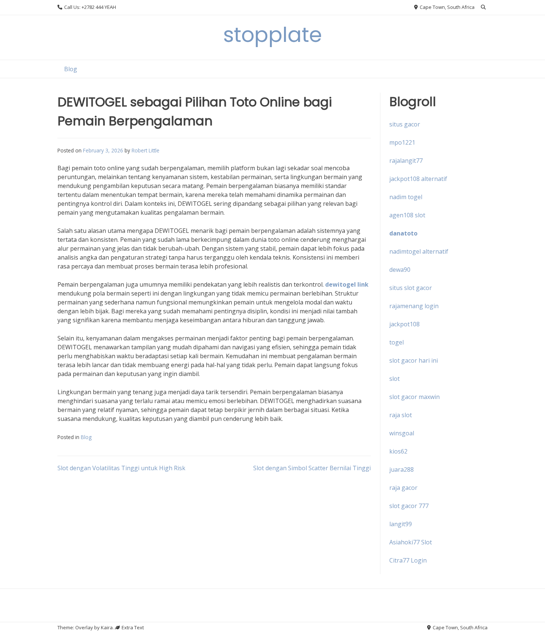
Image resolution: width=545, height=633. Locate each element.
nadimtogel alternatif (418, 251)
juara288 (401, 469)
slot (394, 379)
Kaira (107, 627)
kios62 (398, 451)
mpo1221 (402, 142)
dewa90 (399, 270)
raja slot (400, 415)
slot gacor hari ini (413, 360)
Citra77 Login (408, 560)
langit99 (400, 524)
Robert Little (145, 150)
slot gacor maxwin (414, 397)
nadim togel (405, 197)
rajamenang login (414, 306)
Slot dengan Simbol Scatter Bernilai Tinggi (312, 468)
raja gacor (403, 488)
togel (396, 342)
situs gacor (404, 124)
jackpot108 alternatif (418, 179)
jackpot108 (404, 324)
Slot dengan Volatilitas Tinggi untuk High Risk (121, 468)
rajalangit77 (406, 160)
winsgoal (401, 433)
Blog (70, 69)
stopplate (272, 34)
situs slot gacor (410, 288)
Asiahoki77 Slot (410, 542)
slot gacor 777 (409, 506)
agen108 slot (407, 215)
